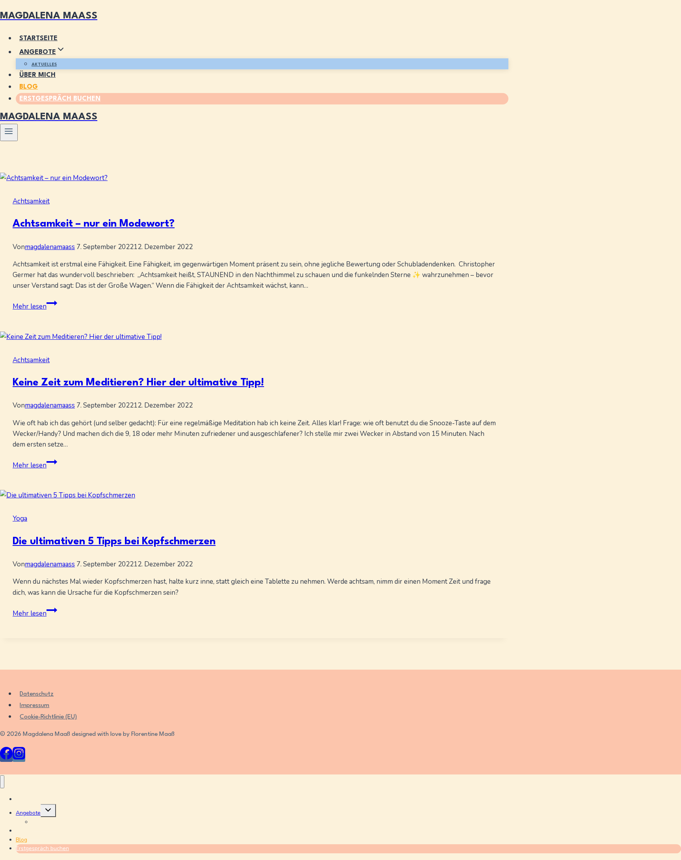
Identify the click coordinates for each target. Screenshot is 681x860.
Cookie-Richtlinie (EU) (48, 717)
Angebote (28, 813)
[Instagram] (19, 757)
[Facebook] (6, 757)
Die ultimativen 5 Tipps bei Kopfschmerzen (114, 541)
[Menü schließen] (2, 781)
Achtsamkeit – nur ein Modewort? (94, 224)
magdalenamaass (50, 246)
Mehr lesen (35, 306)
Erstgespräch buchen (59, 98)
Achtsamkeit (31, 201)
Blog (28, 87)
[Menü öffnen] (9, 132)
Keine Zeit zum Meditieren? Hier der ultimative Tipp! (138, 383)
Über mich (37, 75)
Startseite (38, 38)
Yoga (20, 518)
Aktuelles (44, 65)
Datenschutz (37, 694)
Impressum (34, 705)
